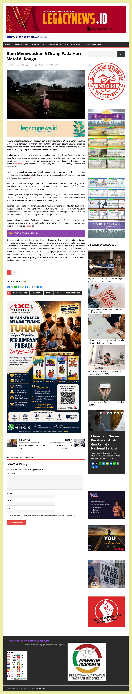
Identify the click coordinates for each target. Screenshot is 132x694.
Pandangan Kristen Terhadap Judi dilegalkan (106, 402)
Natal (48, 293)
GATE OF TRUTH (55, 44)
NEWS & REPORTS (21, 44)
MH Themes (41, 688)
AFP (30, 178)
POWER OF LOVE (38, 44)
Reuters (18, 163)
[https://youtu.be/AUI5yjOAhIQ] (121, 54)
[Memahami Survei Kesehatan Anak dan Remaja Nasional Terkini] (106, 420)
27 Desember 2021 (17, 65)
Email (9, 500)
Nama (9, 493)
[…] (117, 459)
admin (30, 65)
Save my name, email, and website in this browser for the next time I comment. (42, 515)
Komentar (11, 473)
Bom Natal (36, 293)
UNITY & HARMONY (73, 44)
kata (29, 226)
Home (7, 44)
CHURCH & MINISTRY (93, 44)
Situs (9, 508)
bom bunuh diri (20, 293)
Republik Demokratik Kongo (67, 293)
